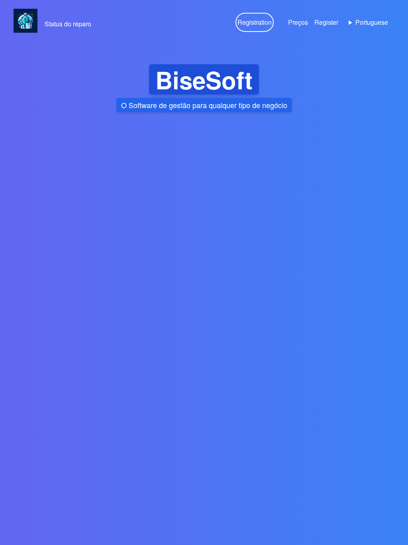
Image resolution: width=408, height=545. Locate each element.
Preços (298, 22)
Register (326, 22)
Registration (254, 22)
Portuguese (371, 22)
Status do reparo (68, 23)
